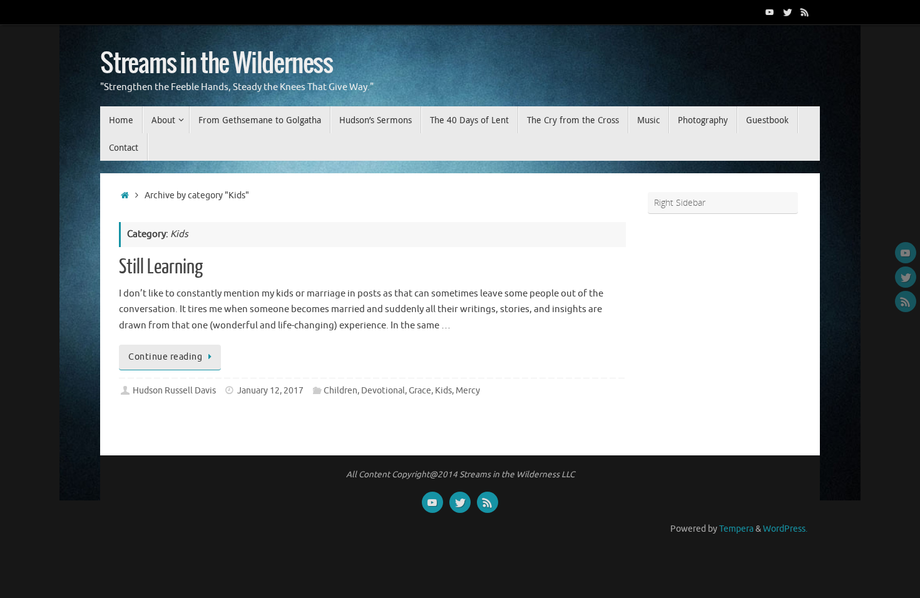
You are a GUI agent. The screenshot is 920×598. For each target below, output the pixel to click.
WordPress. (785, 529)
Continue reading (165, 357)
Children (340, 390)
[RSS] (805, 12)
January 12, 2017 (270, 390)
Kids (443, 390)
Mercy (468, 390)
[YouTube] (770, 12)
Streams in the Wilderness (216, 64)
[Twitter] (787, 12)
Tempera (736, 529)
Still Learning (161, 267)
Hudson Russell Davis (174, 390)
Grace (420, 390)
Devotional (383, 390)
